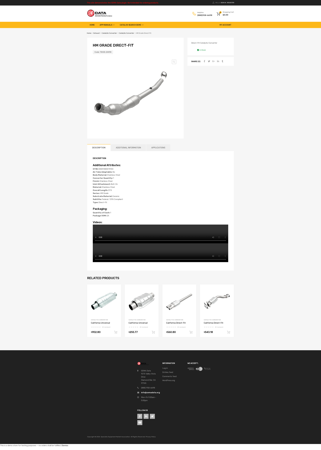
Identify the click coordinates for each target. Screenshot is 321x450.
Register (230, 3)
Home (92, 25)
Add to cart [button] (115, 332)
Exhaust (96, 33)
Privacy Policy (151, 437)
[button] (174, 62)
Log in (165, 368)
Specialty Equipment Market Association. (115, 437)
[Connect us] (139, 416)
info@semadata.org (150, 392)
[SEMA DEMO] (99, 16)
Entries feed (167, 372)
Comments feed (169, 376)
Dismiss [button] (64, 445)
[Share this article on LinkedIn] (217, 61)
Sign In (223, 3)
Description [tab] (98, 147)
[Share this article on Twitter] (208, 61)
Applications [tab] (158, 147)
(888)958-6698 (203, 15)
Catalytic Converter (109, 33)
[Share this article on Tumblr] (222, 61)
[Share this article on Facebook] (204, 61)
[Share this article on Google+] (213, 61)
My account (225, 25)
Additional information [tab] (128, 147)
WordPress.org (168, 380)
